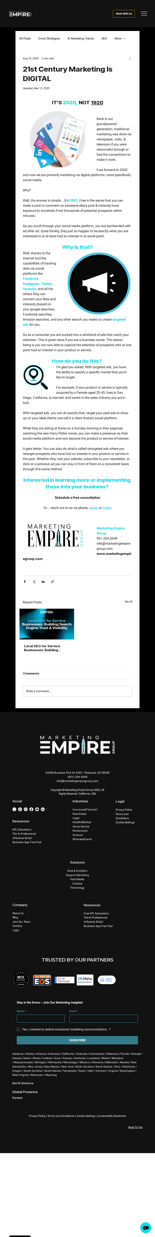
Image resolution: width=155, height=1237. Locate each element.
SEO (104, 38)
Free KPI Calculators (96, 913)
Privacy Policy (124, 809)
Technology (77, 887)
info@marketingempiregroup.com (77, 780)
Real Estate (79, 813)
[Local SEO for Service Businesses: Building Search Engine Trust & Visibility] (46, 624)
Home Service (81, 826)
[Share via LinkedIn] (43, 581)
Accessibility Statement (112, 1115)
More (118, 38)
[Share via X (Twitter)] (34, 581)
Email (73, 1011)
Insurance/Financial (85, 809)
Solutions (77, 862)
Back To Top (135, 1127)
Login (15, 930)
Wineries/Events (82, 839)
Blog (15, 917)
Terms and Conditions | (62, 1115)
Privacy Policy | (38, 1115)
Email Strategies (49, 38)
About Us (18, 913)
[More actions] (130, 58)
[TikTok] (20, 809)
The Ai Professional (24, 833)
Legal (76, 818)
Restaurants (80, 830)
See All (128, 601)
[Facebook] (31, 809)
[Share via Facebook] (24, 581)
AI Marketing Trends (80, 38)
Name (21, 1011)
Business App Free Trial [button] (26, 842)
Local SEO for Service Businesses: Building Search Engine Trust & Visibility (42, 648)
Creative (77, 883)
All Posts (25, 38)
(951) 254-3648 (77, 776)
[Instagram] (26, 809)
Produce (78, 835)
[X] (14, 809)
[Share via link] (52, 581)
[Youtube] (37, 809)
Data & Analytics (77, 870)
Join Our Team (21, 921)
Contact (17, 925)
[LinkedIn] (43, 809)
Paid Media (77, 879)
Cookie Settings (86, 1115)
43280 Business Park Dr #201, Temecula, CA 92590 (77, 772)
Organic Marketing (77, 875)
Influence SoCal (22, 838)
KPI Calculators (22, 829)
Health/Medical (82, 822)
